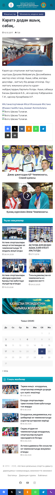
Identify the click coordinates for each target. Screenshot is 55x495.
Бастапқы (12, 475)
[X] (15, 129)
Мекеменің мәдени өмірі (31, 14)
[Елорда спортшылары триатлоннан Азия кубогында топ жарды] (10, 403)
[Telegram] (43, 129)
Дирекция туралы (27, 475)
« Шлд (5, 371)
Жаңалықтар (10, 14)
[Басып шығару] (15, 135)
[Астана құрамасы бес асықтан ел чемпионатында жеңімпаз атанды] (10, 448)
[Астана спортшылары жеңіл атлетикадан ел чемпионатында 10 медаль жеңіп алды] (14, 233)
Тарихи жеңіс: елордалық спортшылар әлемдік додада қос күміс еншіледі (36, 389)
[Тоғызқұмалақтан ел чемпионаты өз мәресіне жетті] (41, 265)
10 (6, 345)
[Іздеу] (51, 6)
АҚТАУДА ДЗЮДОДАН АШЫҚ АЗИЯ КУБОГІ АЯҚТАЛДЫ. (40, 248)
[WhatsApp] (36, 129)
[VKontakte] (22, 129)
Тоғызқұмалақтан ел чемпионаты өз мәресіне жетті (40, 278)
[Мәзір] (3, 6)
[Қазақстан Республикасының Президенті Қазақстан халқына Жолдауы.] (27, 313)
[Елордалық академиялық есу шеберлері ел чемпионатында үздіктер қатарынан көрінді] (10, 417)
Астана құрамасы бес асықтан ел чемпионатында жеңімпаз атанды (36, 449)
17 (6, 351)
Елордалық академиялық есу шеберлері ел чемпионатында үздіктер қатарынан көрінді (36, 417)
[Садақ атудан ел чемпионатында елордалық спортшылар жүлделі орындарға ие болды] (10, 431)
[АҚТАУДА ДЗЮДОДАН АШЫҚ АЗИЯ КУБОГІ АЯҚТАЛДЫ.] (41, 234)
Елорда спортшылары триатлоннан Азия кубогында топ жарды (36, 403)
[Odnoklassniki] (29, 129)
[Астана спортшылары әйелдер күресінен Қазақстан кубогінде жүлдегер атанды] (14, 265)
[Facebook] (8, 129)
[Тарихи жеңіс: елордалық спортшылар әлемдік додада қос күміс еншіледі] (10, 389)
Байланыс (42, 475)
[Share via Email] (8, 135)
